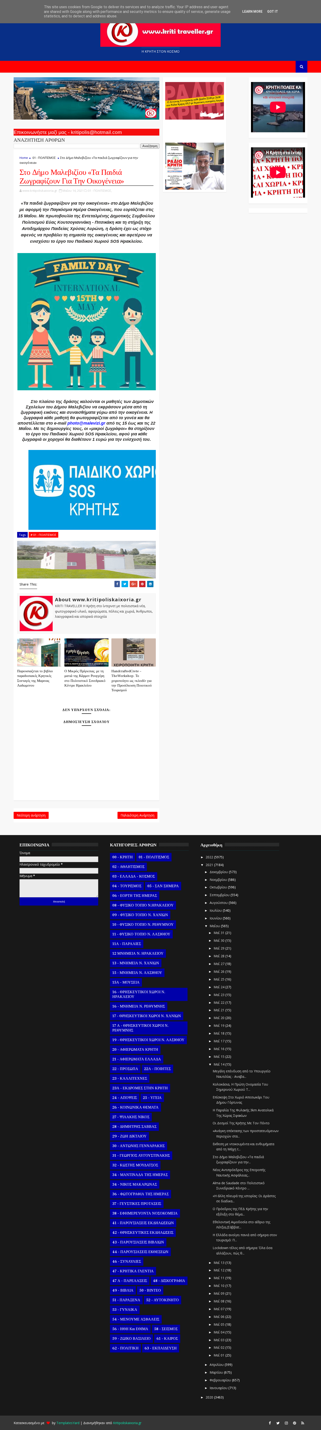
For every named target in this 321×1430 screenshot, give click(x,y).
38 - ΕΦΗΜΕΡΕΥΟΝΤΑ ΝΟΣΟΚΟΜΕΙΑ (145, 1213)
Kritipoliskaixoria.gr (127, 1423)
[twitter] (278, 1422)
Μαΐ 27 (219, 963)
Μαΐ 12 (219, 1270)
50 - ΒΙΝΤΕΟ (150, 1290)
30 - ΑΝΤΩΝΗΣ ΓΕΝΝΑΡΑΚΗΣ (138, 1146)
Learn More (252, 11)
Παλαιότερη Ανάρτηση (137, 815)
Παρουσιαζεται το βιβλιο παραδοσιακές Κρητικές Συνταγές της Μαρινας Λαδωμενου (35, 678)
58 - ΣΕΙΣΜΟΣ (166, 1329)
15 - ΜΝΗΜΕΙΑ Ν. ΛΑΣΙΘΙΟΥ (137, 972)
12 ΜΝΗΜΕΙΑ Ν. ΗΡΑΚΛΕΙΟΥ (138, 953)
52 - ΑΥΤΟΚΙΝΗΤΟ (162, 1300)
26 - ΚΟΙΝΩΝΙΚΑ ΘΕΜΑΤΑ (135, 1107)
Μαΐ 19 (219, 1025)
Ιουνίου (216, 918)
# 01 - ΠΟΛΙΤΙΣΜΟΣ (43, 535)
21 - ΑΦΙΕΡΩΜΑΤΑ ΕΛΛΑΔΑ (136, 1059)
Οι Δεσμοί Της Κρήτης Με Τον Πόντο (241, 1123)
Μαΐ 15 (219, 1056)
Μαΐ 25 (219, 979)
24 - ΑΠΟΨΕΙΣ (124, 1097)
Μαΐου (215, 926)
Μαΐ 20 (219, 1018)
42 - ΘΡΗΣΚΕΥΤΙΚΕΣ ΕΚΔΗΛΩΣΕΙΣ (142, 1232)
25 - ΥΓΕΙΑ (152, 1097)
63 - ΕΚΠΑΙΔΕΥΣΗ (161, 1348)
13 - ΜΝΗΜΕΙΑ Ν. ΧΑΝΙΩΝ (135, 963)
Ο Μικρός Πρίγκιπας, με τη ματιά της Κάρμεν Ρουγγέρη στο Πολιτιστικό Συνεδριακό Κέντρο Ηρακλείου (85, 678)
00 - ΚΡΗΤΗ (122, 857)
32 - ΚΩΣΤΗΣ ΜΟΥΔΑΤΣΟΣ (135, 1165)
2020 (210, 1397)
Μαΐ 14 (219, 1064)
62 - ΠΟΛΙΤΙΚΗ (125, 1348)
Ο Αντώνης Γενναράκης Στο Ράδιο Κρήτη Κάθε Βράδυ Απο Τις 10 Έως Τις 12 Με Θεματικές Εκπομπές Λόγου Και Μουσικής (194, 129)
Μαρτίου (217, 1372)
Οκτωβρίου (219, 887)
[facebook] (269, 1422)
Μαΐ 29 (219, 948)
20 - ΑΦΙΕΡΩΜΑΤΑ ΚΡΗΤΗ (135, 1049)
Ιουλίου (216, 910)
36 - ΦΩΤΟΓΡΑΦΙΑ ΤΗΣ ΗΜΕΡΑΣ (140, 1194)
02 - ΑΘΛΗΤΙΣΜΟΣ (128, 866)
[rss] (302, 1422)
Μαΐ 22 (219, 1002)
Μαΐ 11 (219, 1278)
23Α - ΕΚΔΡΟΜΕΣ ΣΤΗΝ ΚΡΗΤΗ (140, 1088)
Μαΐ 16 (219, 1049)
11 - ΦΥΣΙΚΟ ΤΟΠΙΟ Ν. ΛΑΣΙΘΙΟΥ (141, 934)
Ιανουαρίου (219, 1388)
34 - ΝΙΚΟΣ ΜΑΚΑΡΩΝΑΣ (134, 1184)
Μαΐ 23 (219, 994)
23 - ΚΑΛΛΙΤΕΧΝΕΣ (129, 1078)
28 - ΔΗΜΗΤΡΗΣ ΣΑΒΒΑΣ (134, 1126)
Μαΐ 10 (219, 1285)
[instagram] (286, 1422)
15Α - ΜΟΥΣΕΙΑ (126, 982)
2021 (210, 865)
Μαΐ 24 (219, 987)
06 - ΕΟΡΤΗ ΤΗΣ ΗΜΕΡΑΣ (134, 895)
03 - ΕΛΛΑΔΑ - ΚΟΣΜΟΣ (133, 876)
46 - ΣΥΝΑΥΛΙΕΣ (126, 1261)
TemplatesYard (67, 1423)
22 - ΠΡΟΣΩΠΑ (125, 1069)
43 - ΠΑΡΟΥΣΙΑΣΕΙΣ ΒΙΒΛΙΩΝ (138, 1242)
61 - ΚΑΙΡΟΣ (167, 1338)
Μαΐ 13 (219, 1262)
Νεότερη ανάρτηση (31, 815)
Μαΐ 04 (219, 1332)
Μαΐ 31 (219, 932)
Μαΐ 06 (219, 1316)
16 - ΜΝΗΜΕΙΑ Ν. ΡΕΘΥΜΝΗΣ (138, 1006)
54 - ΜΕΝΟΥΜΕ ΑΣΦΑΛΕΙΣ (135, 1319)
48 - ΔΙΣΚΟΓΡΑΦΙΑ (169, 1280)
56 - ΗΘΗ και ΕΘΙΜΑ (130, 1329)
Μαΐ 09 (219, 1293)
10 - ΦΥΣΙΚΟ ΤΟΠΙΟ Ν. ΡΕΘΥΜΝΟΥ (143, 924)
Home (24, 158)
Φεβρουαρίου (221, 1380)
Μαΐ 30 (219, 940)
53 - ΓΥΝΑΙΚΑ (124, 1309)
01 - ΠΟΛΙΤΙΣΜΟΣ (44, 158)
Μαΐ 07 (219, 1309)
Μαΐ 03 (219, 1340)
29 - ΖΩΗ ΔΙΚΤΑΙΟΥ (129, 1136)
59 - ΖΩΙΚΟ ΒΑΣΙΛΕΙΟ (131, 1338)
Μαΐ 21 (219, 1010)
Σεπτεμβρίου (220, 895)
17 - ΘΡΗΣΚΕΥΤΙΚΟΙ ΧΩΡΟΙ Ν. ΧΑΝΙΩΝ (146, 1016)
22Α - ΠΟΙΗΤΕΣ (157, 1069)
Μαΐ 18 (219, 1033)
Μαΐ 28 (219, 956)
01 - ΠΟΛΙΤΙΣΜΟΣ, (100, 190)
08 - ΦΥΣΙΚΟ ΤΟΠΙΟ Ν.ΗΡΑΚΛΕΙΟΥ (143, 905)
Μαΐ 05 (219, 1324)
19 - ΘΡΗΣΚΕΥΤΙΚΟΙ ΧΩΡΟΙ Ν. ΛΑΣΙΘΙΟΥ (148, 1040)
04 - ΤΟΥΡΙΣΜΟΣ (126, 886)
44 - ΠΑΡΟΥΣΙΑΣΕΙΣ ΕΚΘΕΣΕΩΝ (140, 1252)
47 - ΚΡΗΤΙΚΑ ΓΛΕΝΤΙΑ (133, 1271)
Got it (272, 11)
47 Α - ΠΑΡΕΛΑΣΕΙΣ (129, 1280)
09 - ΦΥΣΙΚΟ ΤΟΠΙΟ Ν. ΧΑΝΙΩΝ (140, 915)
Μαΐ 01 (219, 1355)
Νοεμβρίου (219, 879)
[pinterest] (294, 1422)
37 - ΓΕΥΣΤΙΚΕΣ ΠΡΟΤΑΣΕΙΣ (136, 1203)
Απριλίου (217, 1364)
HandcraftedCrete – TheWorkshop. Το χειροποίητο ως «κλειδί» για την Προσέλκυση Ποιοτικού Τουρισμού (131, 680)
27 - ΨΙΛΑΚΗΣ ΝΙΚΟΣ (130, 1117)
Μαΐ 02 (219, 1347)
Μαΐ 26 (219, 971)
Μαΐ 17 (219, 1041)
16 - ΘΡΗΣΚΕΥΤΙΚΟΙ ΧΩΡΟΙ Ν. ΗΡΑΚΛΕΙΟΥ (138, 994)
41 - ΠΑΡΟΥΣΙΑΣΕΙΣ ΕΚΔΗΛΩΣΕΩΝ (143, 1223)
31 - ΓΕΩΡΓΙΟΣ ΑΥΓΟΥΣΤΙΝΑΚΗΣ (141, 1155)
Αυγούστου (219, 902)
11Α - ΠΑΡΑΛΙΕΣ (126, 944)
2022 (210, 857)
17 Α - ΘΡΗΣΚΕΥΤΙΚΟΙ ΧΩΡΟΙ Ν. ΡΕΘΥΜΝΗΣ (140, 1028)
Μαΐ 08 (219, 1301)
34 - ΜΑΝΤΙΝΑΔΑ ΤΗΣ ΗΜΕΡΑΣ (140, 1174)
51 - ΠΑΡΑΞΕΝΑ (126, 1300)
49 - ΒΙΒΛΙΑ (122, 1290)
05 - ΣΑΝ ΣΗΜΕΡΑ (163, 886)
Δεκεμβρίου (219, 872)
